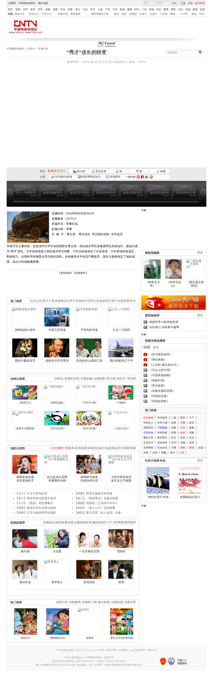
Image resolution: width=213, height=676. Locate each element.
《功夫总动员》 (57, 428)
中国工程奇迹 (57, 329)
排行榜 (80, 171)
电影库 (70, 448)
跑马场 (25, 551)
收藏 (163, 171)
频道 (194, 13)
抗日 (173, 437)
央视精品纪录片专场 (68, 301)
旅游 (122, 9)
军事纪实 (43, 48)
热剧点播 (74, 522)
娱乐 (191, 422)
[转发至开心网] (138, 176)
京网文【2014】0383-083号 (111, 661)
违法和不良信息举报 (63, 661)
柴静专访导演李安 (57, 360)
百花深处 (89, 582)
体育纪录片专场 (113, 301)
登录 (174, 3)
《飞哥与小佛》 (89, 402)
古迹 (200, 447)
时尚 (136, 9)
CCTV (184, 13)
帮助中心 (152, 650)
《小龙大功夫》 (121, 428)
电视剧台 (49, 522)
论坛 (180, 9)
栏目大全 (34, 13)
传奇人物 (162, 422)
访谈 (187, 9)
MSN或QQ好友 (63, 176)
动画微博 (74, 602)
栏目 (201, 13)
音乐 (62, 9)
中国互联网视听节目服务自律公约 (123, 665)
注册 (183, 3)
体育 (32, 9)
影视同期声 (128, 522)
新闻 (17, 9)
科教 (70, 9)
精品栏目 (118, 448)
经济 (25, 9)
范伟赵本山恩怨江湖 (89, 360)
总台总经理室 (137, 650)
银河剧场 (104, 602)
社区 (158, 9)
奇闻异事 (162, 432)
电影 (124, 13)
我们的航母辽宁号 (121, 360)
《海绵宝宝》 (25, 402)
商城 (151, 9)
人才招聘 (99, 650)
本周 (147, 347)
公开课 (163, 13)
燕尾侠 (89, 637)
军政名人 (148, 422)
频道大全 (20, 13)
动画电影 (99, 378)
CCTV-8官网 (113, 522)
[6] (55, 170)
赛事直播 (75, 13)
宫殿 (173, 427)
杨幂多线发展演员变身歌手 (25, 478)
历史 (133, 301)
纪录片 (143, 13)
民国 (173, 432)
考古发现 (162, 417)
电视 (10, 13)
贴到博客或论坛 (91, 176)
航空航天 (162, 437)
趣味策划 (98, 522)
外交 (191, 437)
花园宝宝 (26, 637)
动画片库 (61, 602)
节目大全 (47, 13)
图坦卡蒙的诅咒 (25, 360)
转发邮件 (115, 176)
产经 (107, 9)
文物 (154, 452)
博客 (173, 9)
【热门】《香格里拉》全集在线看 (96, 498)
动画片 (153, 13)
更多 (200, 252)
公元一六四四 (121, 329)
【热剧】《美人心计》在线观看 (94, 507)
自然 (173, 422)
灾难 (182, 422)
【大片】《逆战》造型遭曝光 (34, 503)
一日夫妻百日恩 (89, 551)
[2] (48, 170)
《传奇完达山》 (174, 284)
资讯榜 (131, 378)
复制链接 (66, 272)
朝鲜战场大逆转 (25, 329)
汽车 (115, 9)
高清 (116, 13)
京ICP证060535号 (85, 661)
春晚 (47, 9)
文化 (85, 9)
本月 (156, 347)
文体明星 (148, 447)
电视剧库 (86, 522)
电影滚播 (130, 448)
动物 (182, 442)
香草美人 (57, 582)
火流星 (57, 551)
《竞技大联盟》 (89, 428)
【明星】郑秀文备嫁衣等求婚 (93, 493)
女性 (182, 437)
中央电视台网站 (65, 650)
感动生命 (25, 582)
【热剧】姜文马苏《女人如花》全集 (97, 512)
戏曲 (55, 9)
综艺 (40, 9)
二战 (173, 417)
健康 (129, 9)
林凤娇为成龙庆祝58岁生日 (89, 478)
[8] (58, 170)
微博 (165, 9)
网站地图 (43, 3)
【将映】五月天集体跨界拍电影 (35, 512)
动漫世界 (130, 602)
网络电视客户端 (100, 13)
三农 (144, 9)
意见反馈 (100, 171)
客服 (190, 3)
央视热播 (86, 378)
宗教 (191, 432)
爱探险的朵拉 (57, 637)
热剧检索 (61, 522)
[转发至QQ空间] (151, 176)
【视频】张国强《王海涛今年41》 (96, 503)
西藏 (163, 452)
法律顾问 (123, 650)
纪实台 (31, 48)
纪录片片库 (47, 301)
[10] (61, 170)
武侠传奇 (162, 442)
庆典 (145, 452)
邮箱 (195, 9)
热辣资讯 (93, 448)
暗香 (121, 582)
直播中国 (63, 13)
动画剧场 (117, 602)
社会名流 (162, 447)
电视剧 (133, 13)
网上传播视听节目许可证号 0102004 (55, 665)
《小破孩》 (121, 402)
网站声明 (111, 650)
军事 (126, 301)
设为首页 (200, 3)
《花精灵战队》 (57, 402)
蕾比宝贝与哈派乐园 (121, 637)
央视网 (12, 3)
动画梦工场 (89, 602)
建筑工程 (148, 437)
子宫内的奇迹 (89, 329)
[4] (51, 170)
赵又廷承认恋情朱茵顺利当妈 (57, 478)
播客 (172, 13)
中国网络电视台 (27, 3)
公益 (100, 9)
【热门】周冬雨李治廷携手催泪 (35, 498)
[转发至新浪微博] (146, 176)
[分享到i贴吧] (142, 176)
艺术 (92, 9)
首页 (10, 9)
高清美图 (81, 448)
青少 (77, 9)
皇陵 (182, 447)
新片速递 (105, 448)
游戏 (202, 9)
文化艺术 (148, 442)
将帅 (182, 417)
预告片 (121, 378)
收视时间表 (71, 378)
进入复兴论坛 (117, 61)
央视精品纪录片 (190, 497)
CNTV (142, 61)
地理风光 (148, 427)
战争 (191, 442)
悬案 (191, 427)
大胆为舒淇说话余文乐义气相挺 (121, 478)
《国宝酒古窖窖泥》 (195, 284)
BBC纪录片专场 (92, 301)
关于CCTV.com (84, 650)
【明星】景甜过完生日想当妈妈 (35, 507)
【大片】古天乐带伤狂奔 (31, 493)
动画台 (58, 378)
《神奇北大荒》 (152, 284)
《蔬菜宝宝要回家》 (25, 428)
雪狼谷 (121, 551)
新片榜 (111, 378)
